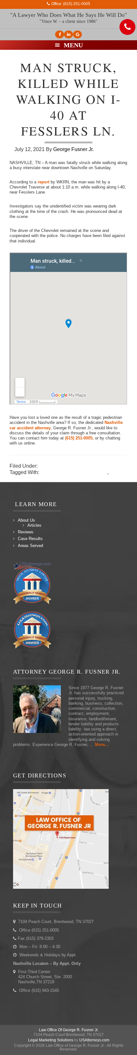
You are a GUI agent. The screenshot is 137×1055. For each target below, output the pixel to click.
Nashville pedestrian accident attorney (53, 478)
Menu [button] (73, 45)
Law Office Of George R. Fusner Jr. (68, 1030)
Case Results (30, 538)
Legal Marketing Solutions (50, 1040)
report (44, 182)
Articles (34, 525)
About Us (26, 520)
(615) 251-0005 (76, 4)
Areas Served (30, 545)
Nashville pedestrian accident (73, 472)
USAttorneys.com (94, 1040)
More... (102, 744)
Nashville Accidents (61, 466)
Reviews (25, 532)
